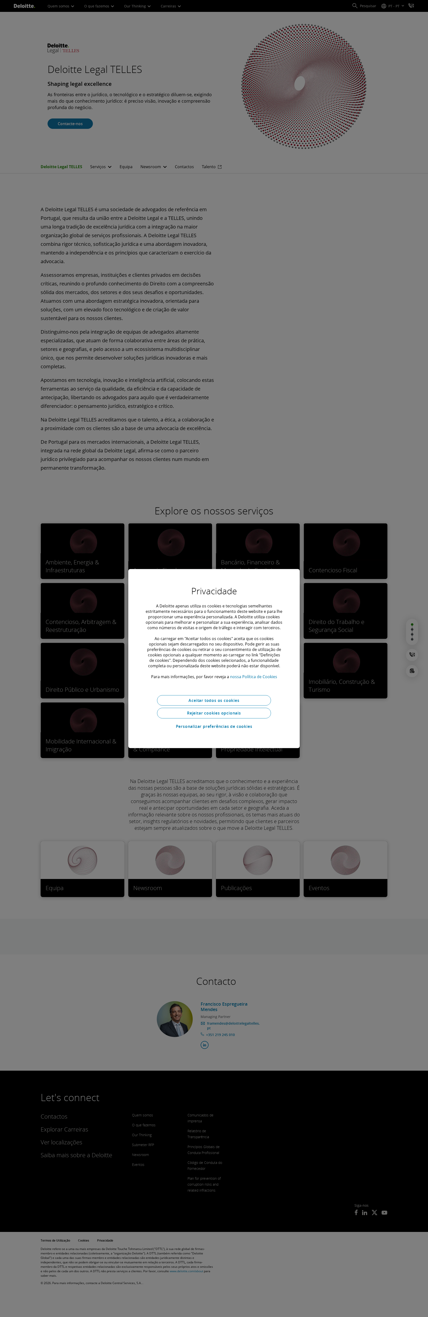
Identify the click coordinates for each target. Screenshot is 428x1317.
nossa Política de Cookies (253, 676)
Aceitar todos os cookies (213, 700)
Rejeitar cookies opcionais (214, 713)
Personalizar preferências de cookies (214, 726)
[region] (214, 658)
